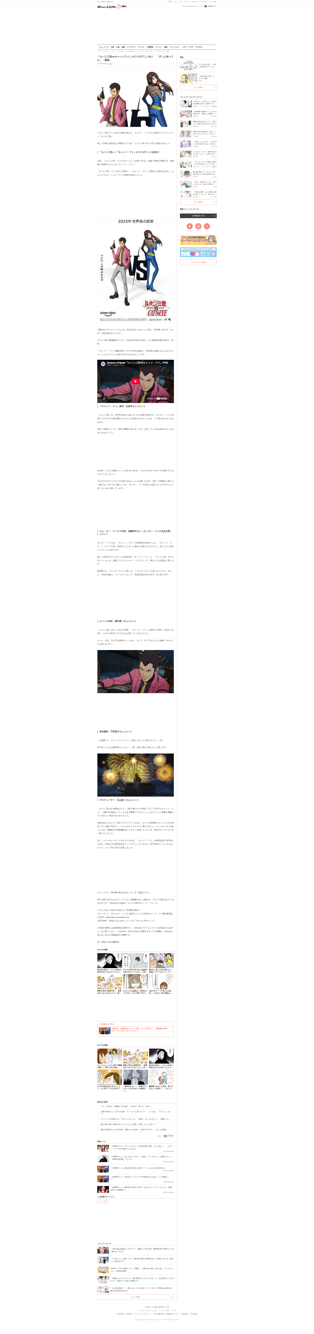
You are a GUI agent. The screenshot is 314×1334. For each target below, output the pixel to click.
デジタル (199, 47)
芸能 (165, 47)
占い (198, 1)
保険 (123, 47)
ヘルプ (173, 1310)
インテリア (131, 47)
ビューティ (187, 1)
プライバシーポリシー (143, 1314)
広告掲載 (193, 1314)
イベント (158, 47)
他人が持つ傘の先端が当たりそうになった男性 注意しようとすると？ (128, 1124)
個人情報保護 (159, 1314)
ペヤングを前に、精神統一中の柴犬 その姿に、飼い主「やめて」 (126, 1106)
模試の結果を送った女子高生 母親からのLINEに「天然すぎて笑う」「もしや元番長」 (134, 1130)
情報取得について (173, 1314)
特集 (181, 57)
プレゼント (204, 1)
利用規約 (129, 1314)
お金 (118, 47)
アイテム (140, 47)
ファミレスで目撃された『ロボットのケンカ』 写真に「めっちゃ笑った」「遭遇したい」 (136, 1119)
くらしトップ (103, 47)
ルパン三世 (102, 1201)
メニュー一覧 (212, 1)
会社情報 (120, 1314)
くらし (175, 1)
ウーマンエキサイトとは (147, 1310)
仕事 (112, 47)
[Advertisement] (157, 27)
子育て (170, 1)
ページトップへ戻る (198, 262)
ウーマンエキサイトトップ (192, 6)
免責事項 (185, 1314)
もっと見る (135, 1297)
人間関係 (149, 47)
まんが (193, 1)
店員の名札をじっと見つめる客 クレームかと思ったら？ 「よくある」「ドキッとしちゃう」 (136, 1113)
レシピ (180, 1)
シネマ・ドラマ (188, 47)
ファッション (174, 47)
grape (111, 64)
